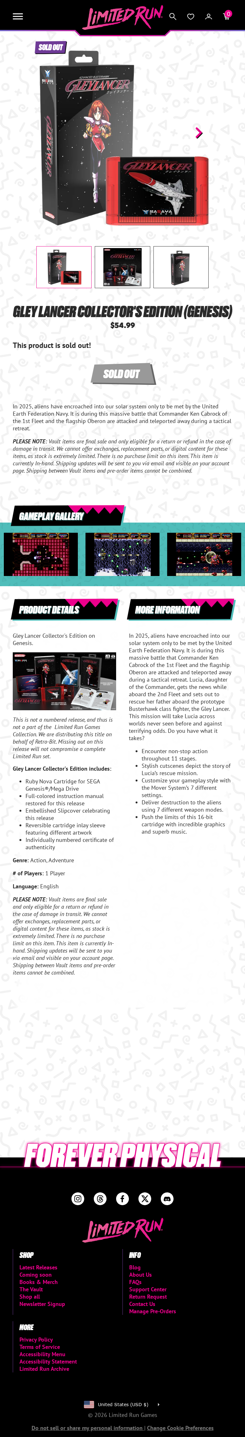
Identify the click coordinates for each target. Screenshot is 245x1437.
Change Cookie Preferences (180, 1428)
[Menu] (18, 16)
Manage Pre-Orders (152, 1311)
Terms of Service (39, 1346)
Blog (135, 1267)
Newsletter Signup (42, 1304)
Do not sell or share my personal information (88, 1428)
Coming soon (35, 1274)
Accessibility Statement (48, 1361)
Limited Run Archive (44, 1368)
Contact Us (142, 1304)
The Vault (31, 1289)
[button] (46, 132)
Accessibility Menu (42, 1354)
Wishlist (191, 16)
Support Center (148, 1289)
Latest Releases (38, 1267)
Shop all (29, 1296)
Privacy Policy (36, 1339)
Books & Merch (38, 1282)
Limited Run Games (122, 17)
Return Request (148, 1296)
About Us (140, 1274)
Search (173, 16)
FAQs (135, 1282)
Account (208, 16)
